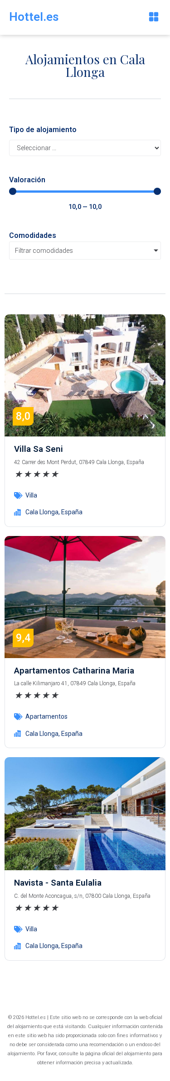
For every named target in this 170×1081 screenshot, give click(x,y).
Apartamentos (46, 716)
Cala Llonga (41, 512)
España (72, 512)
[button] (153, 17)
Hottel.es (34, 17)
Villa (31, 495)
